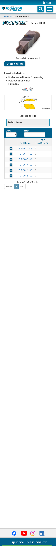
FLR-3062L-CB (25, 170)
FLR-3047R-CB (25, 165)
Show (8, 131)
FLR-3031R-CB (25, 154)
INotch (12, 16)
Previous (9, 186)
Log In (48, 2)
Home (6, 16)
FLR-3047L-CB (25, 159)
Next (22, 186)
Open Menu (49, 9)
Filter (26, 131)
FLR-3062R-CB (25, 176)
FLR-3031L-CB (25, 148)
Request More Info (15, 63)
